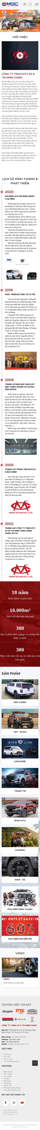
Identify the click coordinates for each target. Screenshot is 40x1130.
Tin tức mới (8, 1059)
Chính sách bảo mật (10, 1110)
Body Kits (7, 1081)
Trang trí (7, 1079)
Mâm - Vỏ (7, 1085)
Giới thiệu (7, 1054)
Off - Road (8, 1074)
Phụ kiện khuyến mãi (12, 1090)
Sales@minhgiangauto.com (18, 1044)
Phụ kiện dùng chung (12, 1088)
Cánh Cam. (24, 1127)
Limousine (8, 1076)
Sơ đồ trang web (9, 1114)
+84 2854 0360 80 (18, 1037)
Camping (7, 1083)
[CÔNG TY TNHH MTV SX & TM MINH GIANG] (20, 55)
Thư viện (7, 1057)
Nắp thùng (8, 1072)
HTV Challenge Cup (11, 1061)
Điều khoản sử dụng (10, 1112)
